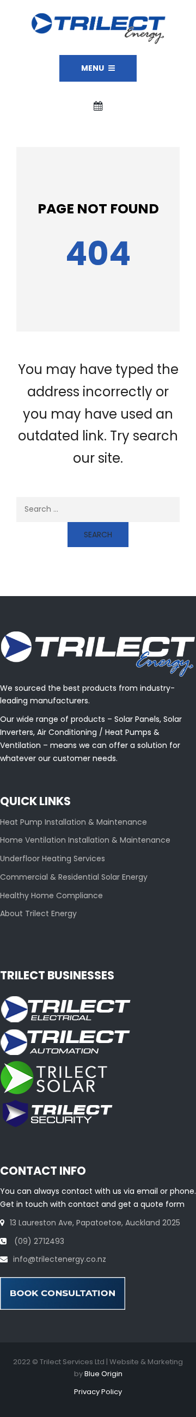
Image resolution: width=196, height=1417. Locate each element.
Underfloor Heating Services (52, 858)
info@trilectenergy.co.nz (59, 1259)
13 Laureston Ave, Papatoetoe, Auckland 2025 (95, 1222)
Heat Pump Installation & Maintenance (73, 822)
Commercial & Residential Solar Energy (74, 877)
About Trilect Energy (38, 913)
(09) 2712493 (38, 1241)
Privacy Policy (98, 1392)
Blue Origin (103, 1374)
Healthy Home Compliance (51, 895)
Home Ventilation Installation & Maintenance (85, 840)
